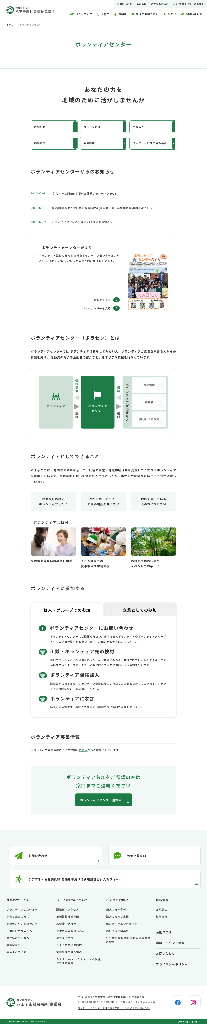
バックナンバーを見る (96, 308)
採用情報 (161, 916)
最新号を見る (102, 300)
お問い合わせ (165, 953)
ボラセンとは (92, 127)
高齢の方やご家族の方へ (22, 924)
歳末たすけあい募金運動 (121, 924)
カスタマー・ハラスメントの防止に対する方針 (78, 961)
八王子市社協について (72, 900)
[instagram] (194, 1002)
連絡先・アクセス (67, 909)
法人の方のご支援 (117, 916)
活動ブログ (164, 932)
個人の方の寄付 (116, 909)
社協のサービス (17, 900)
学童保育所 (13, 945)
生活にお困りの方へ (19, 931)
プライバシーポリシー (172, 964)
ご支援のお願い (160, 4)
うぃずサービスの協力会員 (150, 143)
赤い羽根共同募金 (117, 931)
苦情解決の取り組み (69, 952)
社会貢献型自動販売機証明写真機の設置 (128, 940)
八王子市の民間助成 (69, 945)
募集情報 (89, 143)
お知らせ (39, 127)
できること (140, 127)
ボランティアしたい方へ (22, 909)
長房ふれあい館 (16, 952)
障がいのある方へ (17, 938)
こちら (125, 642)
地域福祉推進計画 (67, 916)
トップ (10, 24)
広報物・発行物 (66, 924)
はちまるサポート (67, 938)
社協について (124, 4)
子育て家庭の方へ (17, 916)
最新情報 (141, 4)
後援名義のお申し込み (70, 931)
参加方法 (39, 143)
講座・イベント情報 (170, 943)
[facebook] (178, 1002)
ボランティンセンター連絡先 (101, 800)
